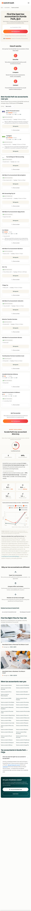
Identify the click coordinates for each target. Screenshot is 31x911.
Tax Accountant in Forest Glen (22, 687)
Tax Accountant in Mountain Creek (7, 712)
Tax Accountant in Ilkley (6, 720)
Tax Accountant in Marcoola (22, 715)
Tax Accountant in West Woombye (21, 732)
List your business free (16, 789)
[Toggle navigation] (28, 3)
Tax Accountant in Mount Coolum (6, 736)
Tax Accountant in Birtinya (6, 745)
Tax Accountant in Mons (6, 691)
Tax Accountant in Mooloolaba (23, 711)
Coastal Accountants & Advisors (11, 392)
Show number (16, 130)
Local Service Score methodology (10, 556)
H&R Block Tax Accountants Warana (12, 337)
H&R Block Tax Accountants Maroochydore (14, 175)
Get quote (15, 126)
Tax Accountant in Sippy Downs (8, 715)
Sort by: (2, 106)
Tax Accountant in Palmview (22, 725)
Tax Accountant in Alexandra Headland (7, 708)
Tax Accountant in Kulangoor (7, 742)
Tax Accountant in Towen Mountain (21, 736)
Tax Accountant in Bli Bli (6, 698)
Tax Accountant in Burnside (7, 732)
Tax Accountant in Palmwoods (22, 717)
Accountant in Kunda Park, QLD (9, 612)
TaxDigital (9, 136)
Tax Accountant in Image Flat (22, 745)
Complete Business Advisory (10, 374)
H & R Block (5, 230)
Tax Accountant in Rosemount (22, 694)
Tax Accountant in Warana (6, 740)
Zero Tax (4, 267)
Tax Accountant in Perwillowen (22, 740)
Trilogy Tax (5, 285)
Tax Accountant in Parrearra (7, 729)
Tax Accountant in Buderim (22, 691)
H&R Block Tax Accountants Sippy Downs (13, 211)
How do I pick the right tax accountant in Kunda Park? (14, 757)
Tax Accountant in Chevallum (7, 704)
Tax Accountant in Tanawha (22, 704)
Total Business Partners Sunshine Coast (13, 356)
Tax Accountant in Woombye (22, 702)
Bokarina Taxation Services (9, 319)
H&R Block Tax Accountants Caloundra (12, 301)
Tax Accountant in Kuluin (6, 685)
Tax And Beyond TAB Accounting (15, 157)
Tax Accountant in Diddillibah (22, 685)
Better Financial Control (12, 110)
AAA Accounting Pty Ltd (8, 193)
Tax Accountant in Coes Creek (7, 723)
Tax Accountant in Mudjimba (22, 707)
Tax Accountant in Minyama (22, 723)
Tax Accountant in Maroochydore (5, 695)
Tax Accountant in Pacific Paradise (21, 699)
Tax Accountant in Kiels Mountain (6, 688)
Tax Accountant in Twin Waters (7, 702)
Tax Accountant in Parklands (22, 720)
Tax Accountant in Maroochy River (7, 726)
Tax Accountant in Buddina (22, 729)
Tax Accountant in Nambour (7, 717)
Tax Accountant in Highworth (22, 742)
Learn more (15, 793)
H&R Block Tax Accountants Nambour (12, 248)
